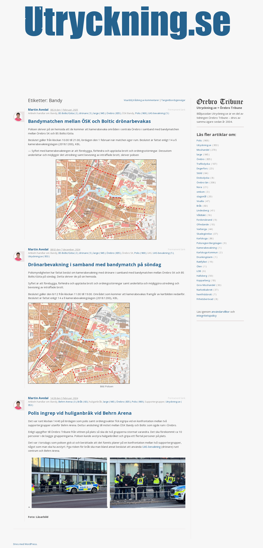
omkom (201, 191)
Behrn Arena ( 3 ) (67, 401)
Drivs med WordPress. (25, 544)
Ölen (199, 266)
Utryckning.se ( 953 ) (38, 256)
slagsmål (201, 196)
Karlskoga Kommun (207, 252)
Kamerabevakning (207, 247)
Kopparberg (203, 280)
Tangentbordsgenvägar (173, 100)
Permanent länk (176, 109)
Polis (199, 140)
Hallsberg (202, 275)
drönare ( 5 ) (85, 113)
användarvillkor (220, 311)
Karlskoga (202, 238)
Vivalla (200, 201)
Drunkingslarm (205, 257)
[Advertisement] (131, 69)
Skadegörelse (204, 233)
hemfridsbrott (204, 294)
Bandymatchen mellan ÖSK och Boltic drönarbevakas (90, 121)
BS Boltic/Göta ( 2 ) (68, 113)
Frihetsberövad (205, 299)
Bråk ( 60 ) (82, 401)
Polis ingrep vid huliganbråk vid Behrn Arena (80, 413)
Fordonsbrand (204, 219)
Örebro (200, 159)
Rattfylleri (202, 261)
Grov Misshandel (206, 285)
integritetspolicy (207, 315)
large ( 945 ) (99, 113)
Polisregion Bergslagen (209, 243)
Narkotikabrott (204, 289)
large (199, 154)
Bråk (199, 205)
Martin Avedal (38, 109)
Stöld (199, 173)
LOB (199, 271)
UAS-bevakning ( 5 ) (158, 113)
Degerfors (202, 168)
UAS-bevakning (151, 446)
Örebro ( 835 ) (113, 113)
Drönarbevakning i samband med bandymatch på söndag (95, 264)
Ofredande (203, 224)
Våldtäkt (201, 215)
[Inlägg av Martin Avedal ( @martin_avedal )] (18, 117)
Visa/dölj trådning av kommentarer (141, 100)
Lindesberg (203, 210)
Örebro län (202, 182)
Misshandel (203, 149)
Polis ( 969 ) (141, 113)
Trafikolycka (203, 163)
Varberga (202, 229)
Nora (199, 187)
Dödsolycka (203, 177)
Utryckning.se (204, 145)
